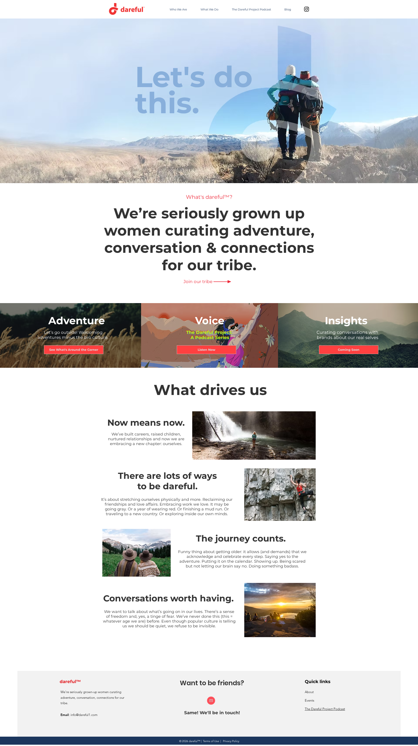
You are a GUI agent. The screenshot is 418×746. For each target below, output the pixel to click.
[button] (198, 281)
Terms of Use (211, 741)
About (309, 692)
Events (309, 700)
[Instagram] (306, 9)
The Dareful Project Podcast (325, 709)
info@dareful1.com (84, 715)
